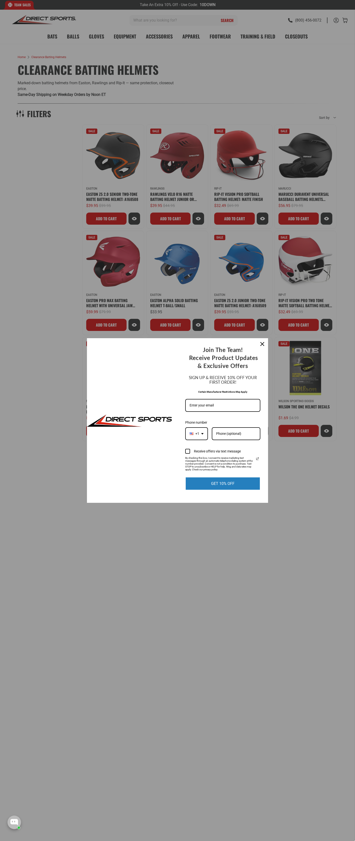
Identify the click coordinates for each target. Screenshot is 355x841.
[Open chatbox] (14, 822)
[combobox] (196, 433)
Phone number (196, 422)
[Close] (262, 344)
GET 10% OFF (222, 483)
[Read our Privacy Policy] (257, 459)
